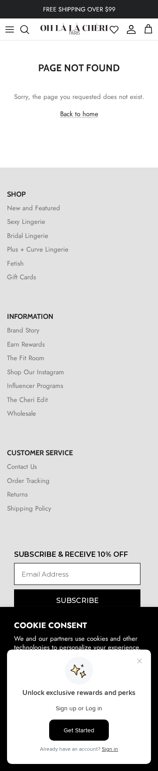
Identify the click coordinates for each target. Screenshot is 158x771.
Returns (17, 494)
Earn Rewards (26, 344)
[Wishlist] (114, 29)
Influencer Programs (35, 386)
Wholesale (21, 413)
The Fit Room (25, 358)
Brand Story (23, 330)
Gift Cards (21, 277)
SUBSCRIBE (77, 600)
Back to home (79, 114)
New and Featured (33, 208)
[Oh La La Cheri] (74, 29)
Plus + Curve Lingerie (37, 249)
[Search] (29, 29)
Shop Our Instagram (35, 372)
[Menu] (9, 29)
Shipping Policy (29, 508)
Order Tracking (28, 481)
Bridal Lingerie (27, 236)
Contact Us (22, 466)
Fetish (15, 263)
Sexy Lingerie (26, 222)
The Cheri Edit (27, 400)
